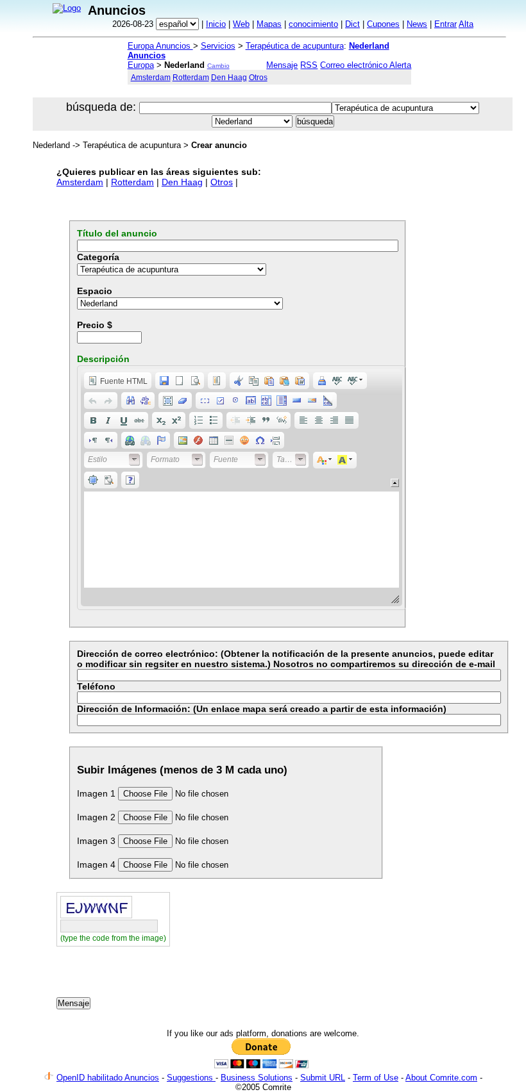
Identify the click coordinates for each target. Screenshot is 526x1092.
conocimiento (313, 24)
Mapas (269, 24)
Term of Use (375, 1077)
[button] (117, 381)
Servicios (218, 46)
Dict (352, 24)
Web (241, 24)
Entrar (445, 24)
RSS (309, 65)
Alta (466, 24)
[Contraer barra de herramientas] (395, 483)
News (417, 24)
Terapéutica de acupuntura (295, 46)
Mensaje (282, 65)
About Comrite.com (441, 1077)
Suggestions (191, 1077)
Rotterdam (191, 77)
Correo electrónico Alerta (365, 65)
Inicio (216, 24)
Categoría (98, 257)
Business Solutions (257, 1077)
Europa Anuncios (160, 46)
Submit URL (322, 1077)
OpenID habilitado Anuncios (107, 1077)
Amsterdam (151, 77)
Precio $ (94, 325)
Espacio (94, 291)
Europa (141, 65)
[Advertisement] (206, 976)
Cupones (383, 24)
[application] (241, 487)
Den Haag (229, 77)
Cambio (218, 65)
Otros (258, 77)
